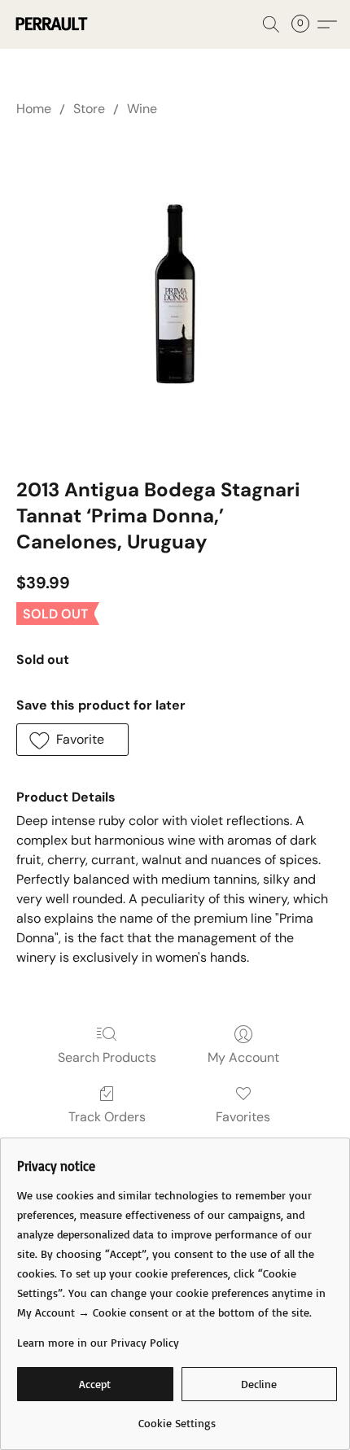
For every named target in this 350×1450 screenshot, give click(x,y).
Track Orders (107, 1116)
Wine (142, 108)
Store (89, 108)
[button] (52, 24)
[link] (177, 1417)
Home (33, 108)
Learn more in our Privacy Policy (98, 1342)
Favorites (243, 1116)
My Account (243, 1057)
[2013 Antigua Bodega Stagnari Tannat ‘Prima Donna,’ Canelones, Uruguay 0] (175, 294)
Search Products (107, 1057)
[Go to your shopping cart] (305, 24)
